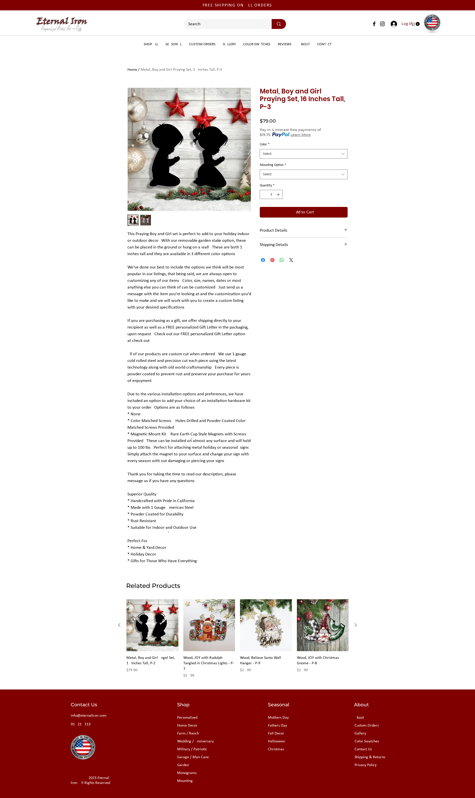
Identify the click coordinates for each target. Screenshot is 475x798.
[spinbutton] (271, 194)
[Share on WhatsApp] (282, 260)
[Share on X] (291, 260)
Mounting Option (273, 165)
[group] (237, 639)
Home (132, 70)
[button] (416, 24)
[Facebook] (374, 24)
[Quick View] (152, 625)
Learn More (300, 135)
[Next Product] (356, 625)
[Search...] (279, 24)
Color (265, 144)
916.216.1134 (82, 724)
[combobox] (304, 154)
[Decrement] (264, 194)
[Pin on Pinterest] (272, 260)
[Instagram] (382, 24)
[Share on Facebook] (263, 260)
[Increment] (279, 194)
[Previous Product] (119, 625)
